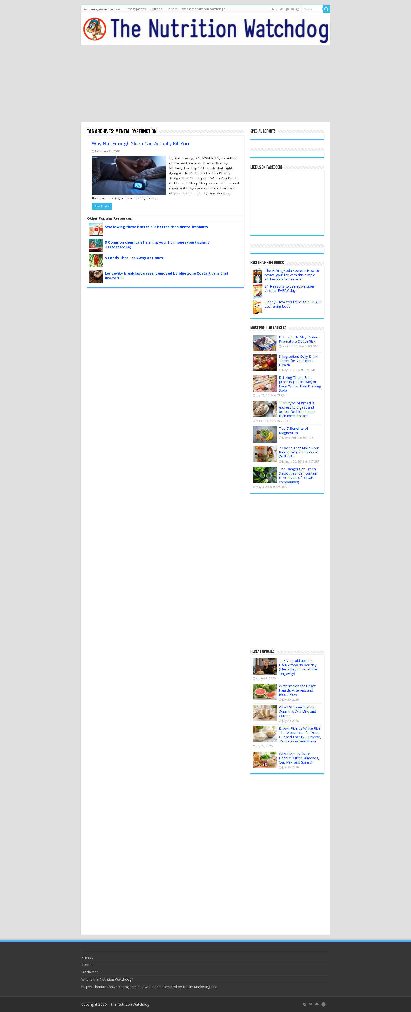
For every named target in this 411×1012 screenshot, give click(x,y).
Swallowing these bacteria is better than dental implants (156, 226)
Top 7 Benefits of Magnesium (293, 430)
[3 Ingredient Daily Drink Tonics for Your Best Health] (265, 362)
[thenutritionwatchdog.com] (205, 29)
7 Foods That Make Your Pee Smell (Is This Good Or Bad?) (299, 452)
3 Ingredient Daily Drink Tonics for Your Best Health (298, 360)
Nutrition (156, 9)
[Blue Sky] (292, 9)
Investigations (136, 9)
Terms (86, 964)
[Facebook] (276, 9)
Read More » (102, 206)
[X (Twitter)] (311, 1004)
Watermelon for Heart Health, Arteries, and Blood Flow (297, 690)
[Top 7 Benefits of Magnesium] (265, 434)
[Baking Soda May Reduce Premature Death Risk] (265, 343)
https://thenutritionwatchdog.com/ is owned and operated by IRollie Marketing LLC (149, 986)
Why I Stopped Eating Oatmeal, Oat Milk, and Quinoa (297, 711)
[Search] (326, 9)
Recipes (172, 9)
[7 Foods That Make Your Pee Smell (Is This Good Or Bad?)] (265, 454)
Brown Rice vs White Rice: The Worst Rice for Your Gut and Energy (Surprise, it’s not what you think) (300, 734)
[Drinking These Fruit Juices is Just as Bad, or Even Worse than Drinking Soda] (265, 383)
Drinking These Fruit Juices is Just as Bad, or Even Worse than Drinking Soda (300, 384)
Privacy (87, 957)
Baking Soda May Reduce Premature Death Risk (299, 339)
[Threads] (287, 9)
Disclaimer (89, 971)
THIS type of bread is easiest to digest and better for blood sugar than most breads (297, 409)
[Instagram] (298, 9)
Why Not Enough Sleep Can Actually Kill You (140, 143)
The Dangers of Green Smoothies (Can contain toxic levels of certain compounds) (298, 475)
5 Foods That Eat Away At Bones (134, 257)
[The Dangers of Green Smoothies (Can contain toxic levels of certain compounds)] (265, 475)
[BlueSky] (317, 1004)
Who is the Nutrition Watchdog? (203, 9)
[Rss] (272, 9)
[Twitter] (281, 9)
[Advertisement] (205, 84)
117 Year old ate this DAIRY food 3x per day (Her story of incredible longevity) (298, 667)
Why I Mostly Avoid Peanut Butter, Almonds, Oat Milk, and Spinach (299, 758)
